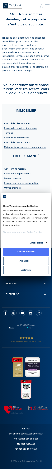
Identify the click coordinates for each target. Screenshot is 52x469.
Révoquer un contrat (26, 449)
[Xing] (39, 313)
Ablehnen (26, 270)
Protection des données (26, 439)
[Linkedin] (30, 313)
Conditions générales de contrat (26, 434)
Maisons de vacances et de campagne (25, 147)
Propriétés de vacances (17, 142)
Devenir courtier (13, 178)
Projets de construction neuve (20, 128)
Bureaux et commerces (16, 137)
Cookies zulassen (26, 251)
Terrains (8, 133)
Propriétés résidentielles (17, 123)
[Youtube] (22, 313)
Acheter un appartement (17, 173)
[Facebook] (5, 313)
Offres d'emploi (12, 187)
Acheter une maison (15, 168)
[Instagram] (14, 313)
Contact (26, 429)
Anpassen (24, 261)
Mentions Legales (26, 444)
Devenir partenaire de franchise (21, 183)
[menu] (47, 6)
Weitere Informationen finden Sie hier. (22, 232)
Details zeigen (36, 243)
